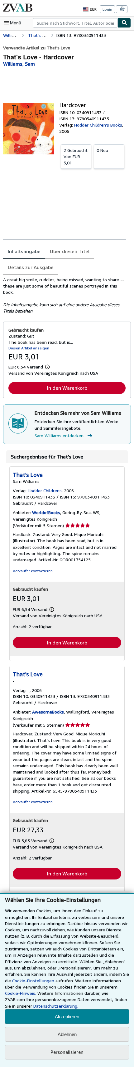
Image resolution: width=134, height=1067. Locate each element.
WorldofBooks (46, 512)
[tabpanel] (64, 295)
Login (107, 9)
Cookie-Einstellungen (33, 980)
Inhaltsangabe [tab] (24, 251)
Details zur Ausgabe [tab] (31, 267)
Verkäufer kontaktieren (33, 571)
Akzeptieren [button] (67, 1016)
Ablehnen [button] (67, 1034)
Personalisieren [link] (67, 1052)
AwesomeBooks (48, 711)
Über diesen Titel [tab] (69, 251)
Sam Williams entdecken (59, 435)
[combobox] (75, 23)
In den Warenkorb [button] (67, 388)
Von (76, 156)
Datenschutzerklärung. (55, 1006)
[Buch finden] (124, 23)
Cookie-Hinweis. (20, 993)
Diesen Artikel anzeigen (28, 348)
